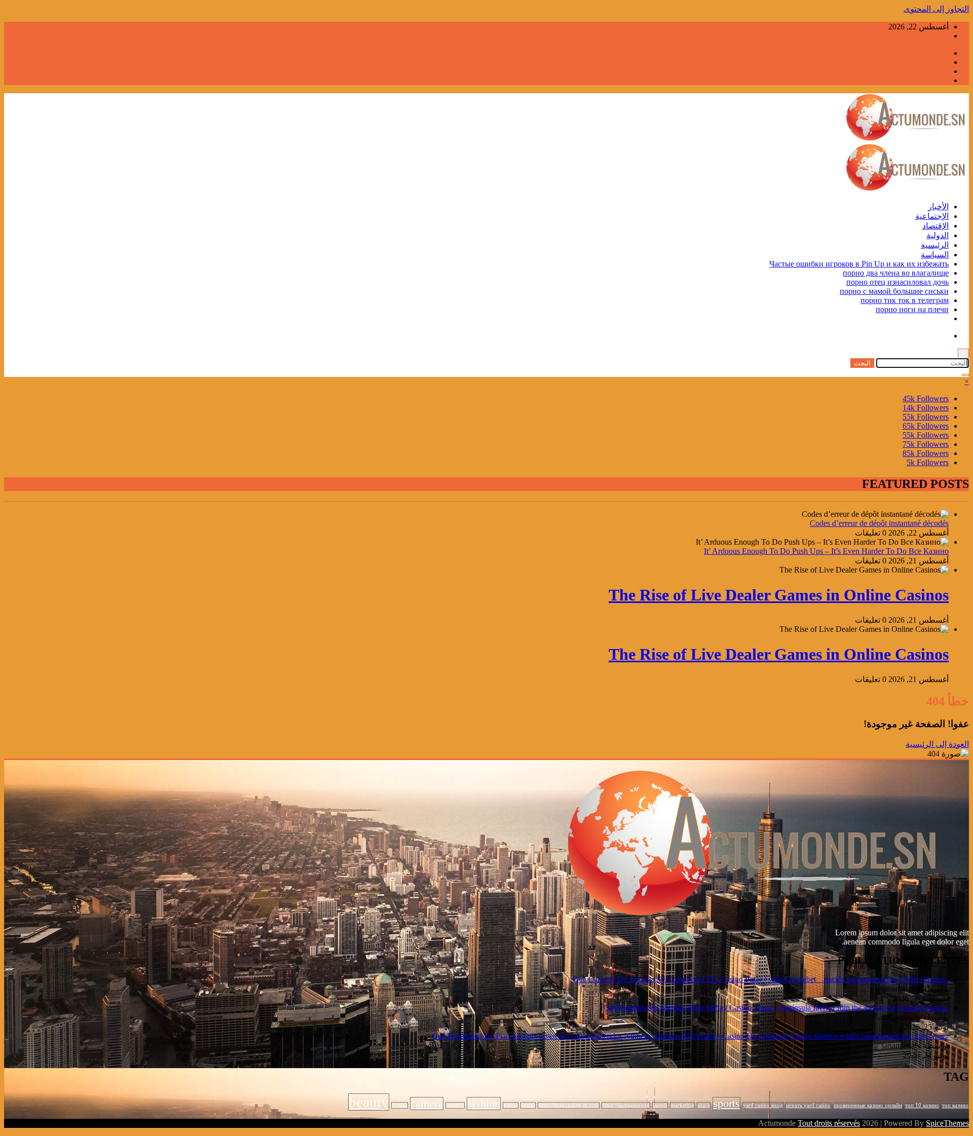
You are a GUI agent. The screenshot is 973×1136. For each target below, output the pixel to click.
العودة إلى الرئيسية (937, 744)
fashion (483, 1103)
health (528, 1105)
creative (455, 1105)
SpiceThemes (947, 1123)
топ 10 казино (922, 1105)
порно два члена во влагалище (896, 273)
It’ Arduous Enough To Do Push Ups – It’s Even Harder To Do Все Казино (826, 551)
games (510, 1105)
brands (399, 1105)
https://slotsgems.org (626, 1105)
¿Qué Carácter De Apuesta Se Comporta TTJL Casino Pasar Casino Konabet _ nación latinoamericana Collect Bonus (761, 979)
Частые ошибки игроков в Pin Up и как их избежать (859, 263)
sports (726, 1103)
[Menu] (965, 375)
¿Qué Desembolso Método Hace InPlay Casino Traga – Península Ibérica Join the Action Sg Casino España (776, 1007)
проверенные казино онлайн (868, 1105)
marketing (682, 1105)
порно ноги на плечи (912, 309)
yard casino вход (763, 1105)
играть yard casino (808, 1105)
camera (426, 1103)
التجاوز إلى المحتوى (936, 9)
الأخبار (938, 206)
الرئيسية (935, 245)
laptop (660, 1105)
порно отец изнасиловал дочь (897, 282)
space (703, 1105)
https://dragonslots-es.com (568, 1105)
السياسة (935, 254)
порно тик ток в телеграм (904, 300)
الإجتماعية (932, 216)
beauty (369, 1102)
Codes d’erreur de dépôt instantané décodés (879, 523)
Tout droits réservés (829, 1123)
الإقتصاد (935, 225)
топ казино (955, 1105)
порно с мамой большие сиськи (894, 291)
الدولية (937, 235)
